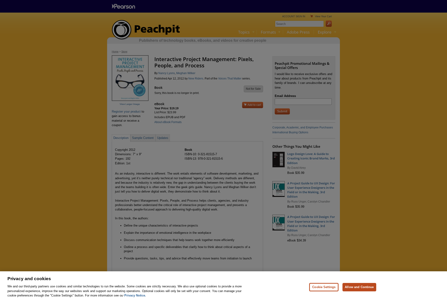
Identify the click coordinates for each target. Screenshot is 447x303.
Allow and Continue (359, 287)
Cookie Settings (323, 287)
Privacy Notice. (135, 295)
